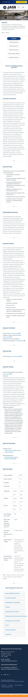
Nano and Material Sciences (12, 593)
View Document (15, 333)
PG (7, 695)
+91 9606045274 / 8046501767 (9, 667)
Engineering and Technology (12, 602)
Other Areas (8, 634)
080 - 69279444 (6, 659)
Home (3, 32)
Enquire (24, 695)
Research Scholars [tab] (14, 49)
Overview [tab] (14, 38)
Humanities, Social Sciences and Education (14, 616)
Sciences (7, 607)
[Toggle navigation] (18, 7)
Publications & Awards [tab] (13, 53)
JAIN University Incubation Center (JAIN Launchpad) (13, 451)
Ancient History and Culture (12, 611)
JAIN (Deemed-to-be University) (18, 681)
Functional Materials (10, 630)
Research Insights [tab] (13, 46)
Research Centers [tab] (13, 42)
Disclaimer (11, 685)
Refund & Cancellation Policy (7, 686)
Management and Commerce (12, 620)
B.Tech (17, 695)
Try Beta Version (22, 2)
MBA (11, 695)
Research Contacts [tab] (14, 57)
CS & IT (7, 625)
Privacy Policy (4, 685)
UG (2, 695)
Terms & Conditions (18, 685)
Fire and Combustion (10, 598)
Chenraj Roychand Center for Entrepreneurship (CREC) (11, 458)
